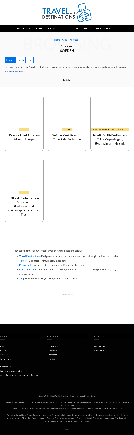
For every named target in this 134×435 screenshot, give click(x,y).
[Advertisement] (67, 303)
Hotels (39, 28)
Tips (66, 28)
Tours (29, 59)
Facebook (52, 350)
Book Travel (102, 28)
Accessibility (5, 366)
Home (57, 39)
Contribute (99, 350)
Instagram (53, 346)
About (3, 346)
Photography (82, 28)
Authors (3, 350)
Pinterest (52, 354)
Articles (65, 39)
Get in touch (99, 346)
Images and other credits (11, 371)
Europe (74, 39)
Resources (4, 354)
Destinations (22, 28)
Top (67, 430)
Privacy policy (6, 359)
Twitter (51, 359)
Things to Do (53, 28)
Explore (10, 59)
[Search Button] (116, 28)
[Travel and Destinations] (67, 12)
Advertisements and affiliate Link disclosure (19, 375)
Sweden (14, 71)
